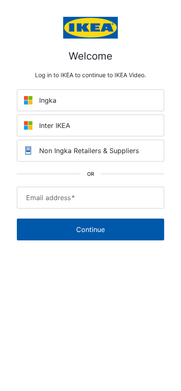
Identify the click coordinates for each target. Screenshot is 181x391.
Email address (50, 197)
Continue (90, 229)
